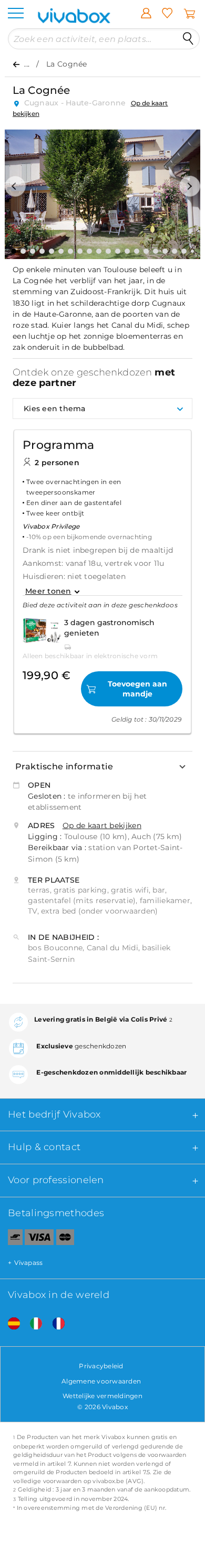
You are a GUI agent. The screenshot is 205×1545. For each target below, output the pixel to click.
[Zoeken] (188, 39)
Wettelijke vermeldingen (102, 1396)
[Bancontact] (11, 1239)
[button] (15, 186)
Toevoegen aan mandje (137, 688)
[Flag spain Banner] (10, 1324)
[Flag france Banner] (55, 1324)
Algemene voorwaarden (101, 1381)
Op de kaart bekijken (102, 825)
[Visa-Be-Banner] (39, 1239)
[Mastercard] (65, 1239)
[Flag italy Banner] (32, 1324)
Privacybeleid (101, 1366)
